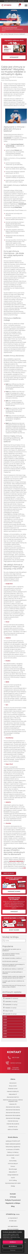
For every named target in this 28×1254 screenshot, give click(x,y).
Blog (6, 34)
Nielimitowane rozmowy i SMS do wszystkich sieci (13, 1100)
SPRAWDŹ (14, 57)
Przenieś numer (13, 1088)
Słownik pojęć (13, 1169)
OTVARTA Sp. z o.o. (13, 1214)
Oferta (12, 1079)
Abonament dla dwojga (13, 1118)
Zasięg (13, 1186)
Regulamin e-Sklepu (13, 1203)
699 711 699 (21, 1)
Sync (7, 704)
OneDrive (8, 637)
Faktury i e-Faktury (12, 1152)
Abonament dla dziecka (13, 1109)
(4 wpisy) (11, 1001)
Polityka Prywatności (13, 1200)
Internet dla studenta (13, 1124)
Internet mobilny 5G (13, 1091)
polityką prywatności (7, 1239)
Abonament (12, 1083)
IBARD (7, 681)
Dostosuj (12, 1250)
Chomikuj (8, 823)
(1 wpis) (9, 1011)
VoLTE (13, 1177)
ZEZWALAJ (13, 1242)
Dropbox (8, 660)
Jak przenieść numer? (12, 1155)
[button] (19, 5)
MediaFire (8, 802)
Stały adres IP (13, 1094)
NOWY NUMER (14, 930)
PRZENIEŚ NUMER (14, 891)
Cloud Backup (9, 737)
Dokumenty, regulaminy (13, 1146)
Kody (12, 1158)
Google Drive (9, 583)
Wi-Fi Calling (13, 1180)
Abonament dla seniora (13, 1112)
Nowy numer (13, 1086)
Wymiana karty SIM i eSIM (12, 1183)
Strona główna (2, 34)
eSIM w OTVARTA (13, 1129)
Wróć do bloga (9, 873)
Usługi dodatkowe (12, 1175)
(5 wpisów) (11, 998)
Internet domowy (13, 1121)
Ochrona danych (13, 1163)
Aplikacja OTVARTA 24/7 (13, 1141)
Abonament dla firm (13, 1097)
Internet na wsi (12, 1126)
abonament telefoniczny (16, 861)
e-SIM (24, 868)
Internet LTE (12, 1104)
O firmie (13, 1197)
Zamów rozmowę (15, 1063)
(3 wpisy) (11, 1014)
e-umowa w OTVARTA (12, 1149)
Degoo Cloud (9, 764)
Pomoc (13, 1166)
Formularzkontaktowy (15, 1068)
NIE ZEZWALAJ (13, 1246)
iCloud (7, 621)
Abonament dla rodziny (13, 1107)
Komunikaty (12, 1160)
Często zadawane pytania (12, 1144)
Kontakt (13, 1194)
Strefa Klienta (13, 1137)
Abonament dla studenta (12, 1115)
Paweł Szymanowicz (11, 80)
